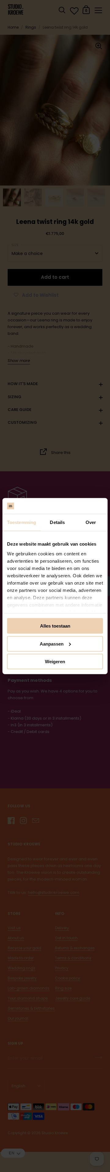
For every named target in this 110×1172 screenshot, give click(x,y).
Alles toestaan (55, 625)
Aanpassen (52, 643)
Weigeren (55, 661)
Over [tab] (91, 522)
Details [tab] (57, 522)
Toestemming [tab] (21, 522)
